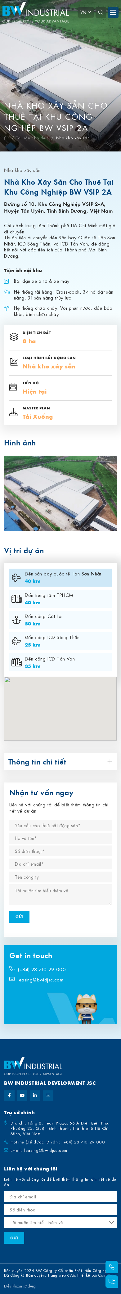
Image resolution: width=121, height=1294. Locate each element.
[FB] (9, 1095)
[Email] (48, 1095)
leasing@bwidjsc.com (40, 979)
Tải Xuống (38, 416)
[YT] (22, 1095)
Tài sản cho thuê (32, 138)
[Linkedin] (35, 1095)
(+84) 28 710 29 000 (42, 969)
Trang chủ (6, 138)
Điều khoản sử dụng (20, 1285)
